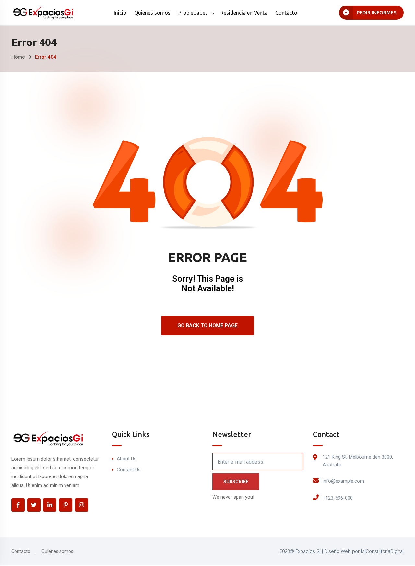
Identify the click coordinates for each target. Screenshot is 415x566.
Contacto (286, 13)
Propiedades (193, 13)
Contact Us (129, 470)
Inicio (120, 13)
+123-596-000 (338, 498)
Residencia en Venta (243, 13)
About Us (126, 459)
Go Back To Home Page (207, 325)
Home (18, 57)
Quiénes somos (152, 13)
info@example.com (343, 481)
